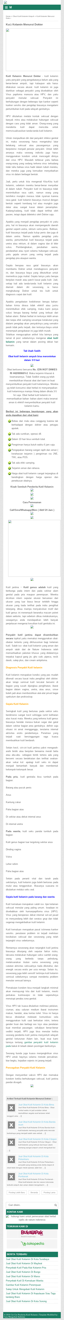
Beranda (34, 1192)
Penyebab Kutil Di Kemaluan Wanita (24, 1280)
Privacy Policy (55, 1319)
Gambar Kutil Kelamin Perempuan (23, 1285)
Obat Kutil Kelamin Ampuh (23, 16)
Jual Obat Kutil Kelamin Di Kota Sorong (26, 1301)
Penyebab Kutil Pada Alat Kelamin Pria (26, 1267)
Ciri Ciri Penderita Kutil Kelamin (24, 1315)
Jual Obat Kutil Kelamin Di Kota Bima (36, 1105)
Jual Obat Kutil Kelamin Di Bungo (23, 1272)
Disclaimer (43, 1319)
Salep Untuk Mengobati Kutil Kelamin (25, 1289)
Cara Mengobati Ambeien (14, 1317)
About (27, 1319)
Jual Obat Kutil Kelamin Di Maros (23, 1276)
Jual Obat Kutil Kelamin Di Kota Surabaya (27, 1259)
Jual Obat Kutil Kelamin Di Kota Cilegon (37, 1139)
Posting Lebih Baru (17, 1192)
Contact (34, 1319)
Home (8, 16)
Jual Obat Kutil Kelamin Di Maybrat (24, 1263)
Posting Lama (49, 1192)
